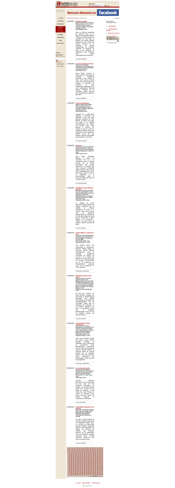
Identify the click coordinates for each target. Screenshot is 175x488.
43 (95, 448)
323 (78, 465)
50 (71, 449)
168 (89, 455)
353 (73, 467)
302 (102, 463)
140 (97, 453)
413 (100, 470)
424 (89, 471)
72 (71, 450)
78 (80, 450)
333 (100, 465)
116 (80, 452)
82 (87, 450)
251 (95, 460)
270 (102, 461)
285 (100, 462)
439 (87, 472)
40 (90, 448)
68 (100, 449)
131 (78, 453)
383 (69, 469)
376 (89, 468)
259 (78, 461)
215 (87, 458)
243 (78, 460)
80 (84, 450)
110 (68, 452)
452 (80, 473)
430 (102, 471)
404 (80, 470)
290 (76, 463)
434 (76, 472)
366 (102, 467)
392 (89, 469)
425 (91, 471)
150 (84, 454)
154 (93, 454)
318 (102, 464)
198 (84, 457)
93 (70, 451)
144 (71, 454)
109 (102, 451)
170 (93, 455)
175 (69, 456)
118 (84, 452)
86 (94, 450)
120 (89, 452)
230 (84, 459)
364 (97, 467)
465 (73, 474)
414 (102, 470)
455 (87, 473)
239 (69, 460)
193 (73, 457)
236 (97, 459)
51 (72, 449)
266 (93, 461)
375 (87, 468)
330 (93, 465)
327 (87, 465)
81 (85, 450)
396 (97, 469)
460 (97, 473)
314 (93, 464)
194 (76, 457)
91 (102, 450)
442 (93, 472)
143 (69, 454)
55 (79, 449)
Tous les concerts (111, 36)
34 (80, 448)
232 (89, 459)
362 (93, 467)
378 (93, 468)
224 (71, 459)
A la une (78, 482)
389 (82, 469)
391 (87, 469)
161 (73, 455)
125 (100, 452)
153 (91, 454)
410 (93, 470)
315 (95, 464)
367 (69, 468)
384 (71, 469)
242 (76, 460)
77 (79, 450)
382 (102, 468)
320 (71, 465)
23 (99, 447)
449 (73, 473)
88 (97, 450)
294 (84, 463)
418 (76, 471)
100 (82, 451)
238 (102, 459)
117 (82, 452)
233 (91, 459)
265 (91, 461)
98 (78, 451)
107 (97, 451)
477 (100, 474)
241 (73, 460)
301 (100, 463)
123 (95, 452)
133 (82, 453)
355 (78, 467)
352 (71, 467)
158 (102, 454)
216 (89, 458)
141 (100, 453)
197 (82, 457)
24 (100, 447)
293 (82, 463)
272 (71, 462)
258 (76, 461)
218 (93, 458)
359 (87, 467)
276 (80, 462)
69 (102, 449)
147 (78, 454)
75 (76, 450)
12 (80, 447)
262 (84, 461)
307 (78, 464)
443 (95, 472)
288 (71, 463)
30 (74, 448)
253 (100, 460)
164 (80, 455)
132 (80, 453)
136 (89, 453)
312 (89, 464)
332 (97, 465)
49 (69, 449)
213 (82, 458)
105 (93, 451)
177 (73, 456)
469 (82, 474)
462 (102, 473)
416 (71, 471)
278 (84, 462)
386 (76, 469)
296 (89, 463)
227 (78, 459)
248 (89, 460)
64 (94, 449)
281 (91, 462)
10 (77, 447)
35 (82, 448)
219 (95, 458)
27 (69, 448)
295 (87, 463)
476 (97, 474)
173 (100, 455)
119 (87, 452)
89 (99, 450)
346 (93, 466)
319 (69, 465)
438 (84, 472)
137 (91, 453)
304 (71, 464)
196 (80, 457)
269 (100, 461)
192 (71, 457)
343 (87, 466)
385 (73, 469)
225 (73, 459)
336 (71, 466)
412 (97, 470)
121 (91, 452)
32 (77, 448)
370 (76, 468)
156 (97, 454)
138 (93, 453)
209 (73, 458)
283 (95, 462)
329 (91, 465)
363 (95, 467)
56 (80, 449)
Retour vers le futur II (113, 33)
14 (84, 447)
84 (90, 450)
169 (91, 455)
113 (74, 452)
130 (76, 453)
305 (73, 464)
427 (95, 471)
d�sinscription (59, 61)
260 (80, 461)
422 (84, 471)
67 (99, 449)
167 (87, 455)
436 (80, 472)
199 (87, 457)
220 (97, 458)
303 (69, 464)
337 (73, 466)
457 (91, 473)
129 (73, 453)
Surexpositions (112, 26)
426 (93, 471)
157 (100, 454)
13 (82, 447)
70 (67, 450)
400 (71, 470)
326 (84, 465)
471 (87, 474)
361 (91, 467)
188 (97, 456)
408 (89, 470)
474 (93, 474)
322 (76, 465)
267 (95, 461)
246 (84, 460)
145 (73, 454)
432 (71, 472)
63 (92, 449)
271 (69, 462)
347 (95, 466)
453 (82, 473)
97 (77, 451)
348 (97, 466)
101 (84, 451)
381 (100, 468)
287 (69, 463)
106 (95, 451)
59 (85, 449)
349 (100, 466)
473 (91, 474)
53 (76, 449)
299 (95, 463)
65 (95, 449)
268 (97, 461)
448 (71, 473)
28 (71, 448)
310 (84, 464)
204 (97, 457)
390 (84, 469)
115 (78, 452)
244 (80, 460)
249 (91, 460)
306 (76, 464)
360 (89, 467)
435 (78, 472)
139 (95, 453)
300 (97, 463)
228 (80, 459)
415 (69, 471)
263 (87, 461)
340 (80, 466)
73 (72, 450)
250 (93, 460)
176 (71, 456)
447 (69, 473)
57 (82, 449)
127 (69, 453)
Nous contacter (86, 482)
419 (78, 471)
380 (97, 468)
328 (89, 465)
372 (80, 468)
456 (89, 473)
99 (80, 451)
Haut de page (95, 482)
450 (76, 473)
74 (74, 450)
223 (69, 459)
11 (79, 447)
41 (92, 448)
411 (95, 470)
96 (75, 451)
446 (102, 472)
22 (97, 447)
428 (97, 471)
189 (100, 456)
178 (76, 456)
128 (71, 453)
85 (92, 450)
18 (90, 447)
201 (91, 457)
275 (78, 462)
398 (102, 469)
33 (79, 448)
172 (97, 455)
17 (89, 447)
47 (102, 448)
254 (102, 460)
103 (89, 451)
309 (82, 464)
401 (73, 470)
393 (91, 469)
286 (102, 462)
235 (95, 459)
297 (91, 463)
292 (80, 463)
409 (91, 470)
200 (89, 457)
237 (100, 459)
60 (87, 449)
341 (82, 466)
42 (94, 448)
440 (89, 472)
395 (95, 469)
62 (90, 449)
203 (95, 457)
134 (84, 453)
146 (76, 454)
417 (73, 471)
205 (100, 457)
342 (84, 466)
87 (95, 450)
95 (73, 451)
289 (73, 463)
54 (77, 449)
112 (72, 452)
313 (91, 464)
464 (71, 474)
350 (102, 466)
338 (76, 466)
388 (80, 469)
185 (91, 456)
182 (84, 456)
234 (93, 459)
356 (80, 467)
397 (100, 469)
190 (102, 456)
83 (89, 450)
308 (80, 464)
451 (78, 473)
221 (100, 458)
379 (95, 468)
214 (84, 458)
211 (78, 458)
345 (91, 466)
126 (102, 452)
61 (89, 449)
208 (71, 458)
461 (100, 473)
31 (76, 448)
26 (67, 448)
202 (93, 457)
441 (91, 472)
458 (93, 473)
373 (82, 468)
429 (100, 471)
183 (87, 456)
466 (76, 474)
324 (80, 465)
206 (102, 457)
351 (69, 467)
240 (71, 460)
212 (80, 458)
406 (84, 470)
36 (84, 448)
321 (73, 465)
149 (82, 454)
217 (91, 458)
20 (94, 447)
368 (71, 468)
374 (84, 468)
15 (85, 447)
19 (92, 447)
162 (76, 455)
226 (76, 459)
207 (69, 458)
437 (82, 472)
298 (93, 463)
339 (78, 466)
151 (87, 454)
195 (78, 457)
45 (99, 448)
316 (97, 464)
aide (108, 5)
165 (82, 455)
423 (87, 471)
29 (72, 448)
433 (73, 472)
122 (93, 452)
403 (78, 470)
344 (89, 466)
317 (100, 464)
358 (84, 467)
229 (82, 459)
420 (80, 471)
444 (97, 472)
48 (67, 449)
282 (93, 462)
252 (97, 460)
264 (89, 461)
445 (100, 472)
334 (102, 465)
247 (87, 460)
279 (87, 462)
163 (78, 455)
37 (85, 448)
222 (102, 458)
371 (78, 468)
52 (74, 449)
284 (97, 462)
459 (95, 473)
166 (84, 455)
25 (102, 447)
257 (73, 461)
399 (69, 470)
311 (87, 464)
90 (100, 450)
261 (82, 461)
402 (76, 470)
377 (91, 468)
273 (73, 462)
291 (78, 463)
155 (95, 454)
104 (91, 451)
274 (76, 462)
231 (87, 459)
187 (95, 456)
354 (76, 467)
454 (84, 473)
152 (89, 454)
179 (78, 456)
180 (80, 456)
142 (102, 453)
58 (84, 449)
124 (97, 452)
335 (69, 466)
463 (69, 474)
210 (76, 458)
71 (69, 450)
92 (68, 451)
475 (95, 474)
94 (72, 451)
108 (100, 451)
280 (89, 462)
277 (82, 462)
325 (82, 465)
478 (102, 474)
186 (93, 456)
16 (87, 447)
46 (100, 448)
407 (87, 470)
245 (82, 460)
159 (69, 455)
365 (100, 467)
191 (69, 457)
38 (87, 448)
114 (76, 452)
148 (80, 454)
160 (71, 455)
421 (82, 471)
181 (82, 456)
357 (82, 467)
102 (87, 451)
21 (95, 447)
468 (80, 474)
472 (89, 474)
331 (95, 465)
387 (78, 469)
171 (95, 455)
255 (69, 461)
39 (89, 448)
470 (84, 474)
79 (82, 450)
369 (73, 468)
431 (69, 472)
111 (70, 452)
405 (82, 470)
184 (89, 456)
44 (97, 448)
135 (87, 453)
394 (93, 469)
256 (71, 461)
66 (97, 449)
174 (102, 455)
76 (77, 450)
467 (78, 474)
